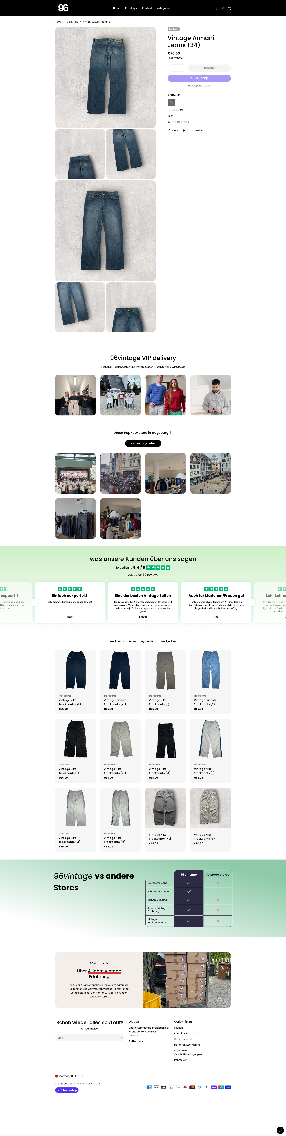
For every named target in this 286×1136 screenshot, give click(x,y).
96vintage (70, 1083)
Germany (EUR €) (69, 1076)
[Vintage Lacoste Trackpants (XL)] (120, 670)
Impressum (180, 1060)
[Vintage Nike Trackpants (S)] (210, 808)
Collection (72, 21)
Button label (136, 1041)
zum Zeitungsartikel (143, 443)
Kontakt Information (186, 1033)
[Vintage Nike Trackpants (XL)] (75, 670)
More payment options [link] (199, 85)
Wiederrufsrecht (183, 1039)
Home (58, 21)
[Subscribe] (121, 1038)
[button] (34, 602)
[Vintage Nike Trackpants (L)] (165, 670)
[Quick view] (91, 656)
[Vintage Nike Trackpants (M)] (165, 739)
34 (172, 103)
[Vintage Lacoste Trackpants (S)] (210, 670)
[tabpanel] (143, 751)
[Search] (215, 8)
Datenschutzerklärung (187, 1044)
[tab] (117, 642)
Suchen (178, 1027)
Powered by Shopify (88, 1083)
